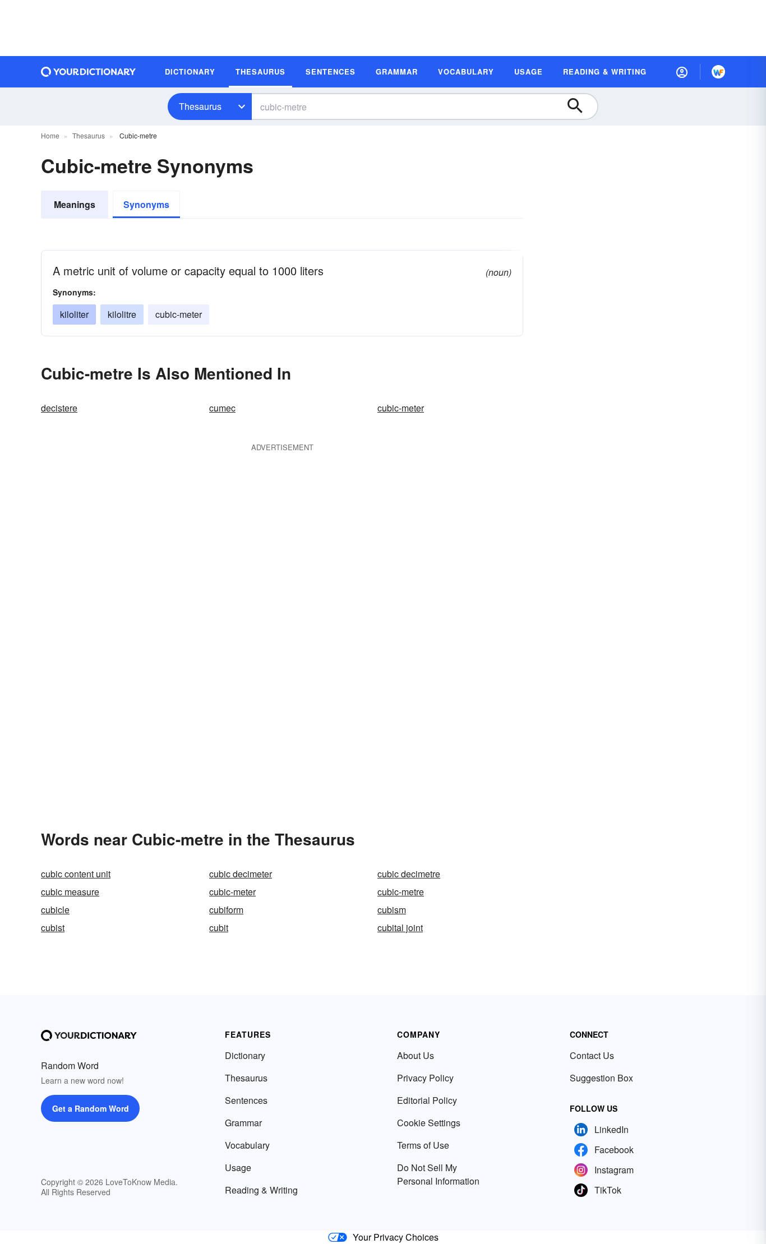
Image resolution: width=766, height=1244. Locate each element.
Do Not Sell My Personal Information (438, 1174)
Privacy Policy (425, 1077)
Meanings (74, 204)
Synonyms (146, 204)
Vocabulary (247, 1145)
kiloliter (74, 314)
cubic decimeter (240, 873)
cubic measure (70, 891)
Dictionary (245, 1055)
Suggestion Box (601, 1077)
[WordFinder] (718, 72)
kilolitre (122, 314)
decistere (59, 407)
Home (50, 135)
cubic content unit (75, 873)
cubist (52, 927)
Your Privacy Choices (396, 1237)
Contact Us (592, 1055)
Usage (238, 1167)
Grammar (243, 1122)
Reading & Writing (261, 1189)
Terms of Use (423, 1145)
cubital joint (400, 927)
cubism (391, 909)
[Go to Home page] (88, 72)
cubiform (226, 909)
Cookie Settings (428, 1122)
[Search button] (580, 106)
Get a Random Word (90, 1108)
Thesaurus (200, 106)
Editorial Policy (427, 1100)
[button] (682, 72)
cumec (222, 407)
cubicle (55, 909)
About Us (415, 1055)
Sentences (246, 1100)
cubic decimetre (408, 873)
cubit (218, 927)
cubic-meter (178, 314)
